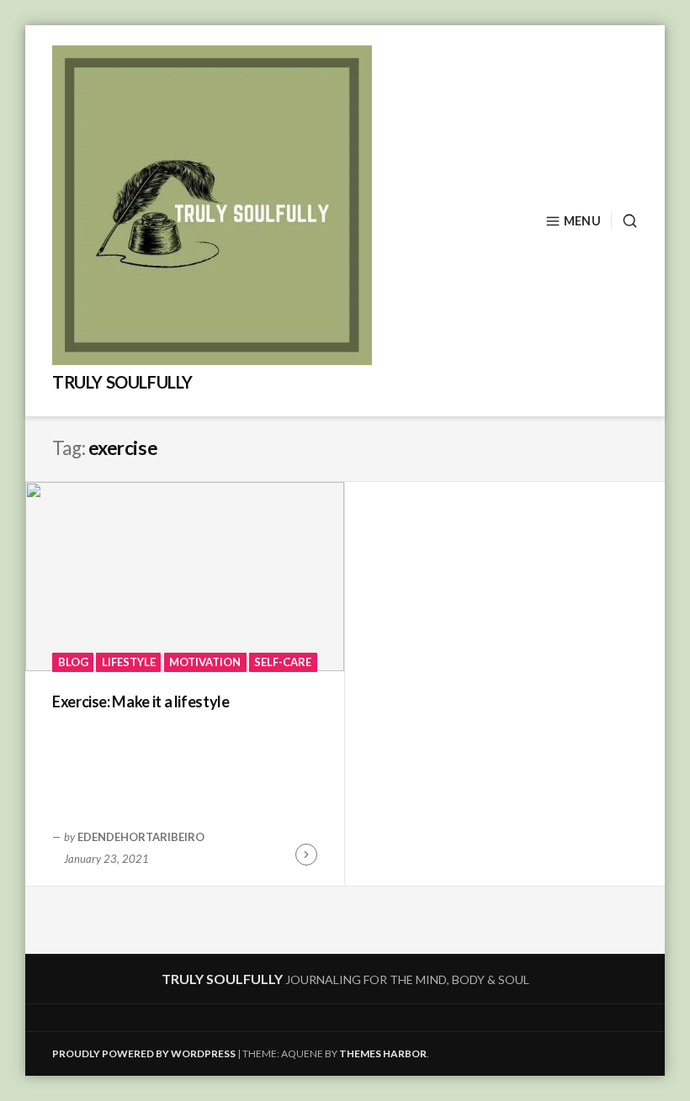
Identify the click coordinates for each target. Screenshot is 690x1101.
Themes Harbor (383, 1053)
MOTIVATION (205, 662)
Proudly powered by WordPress (144, 1053)
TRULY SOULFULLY (122, 382)
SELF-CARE (282, 662)
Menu (582, 221)
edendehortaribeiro (140, 837)
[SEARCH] (624, 221)
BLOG (73, 662)
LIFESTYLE (129, 662)
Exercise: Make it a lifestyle (141, 701)
